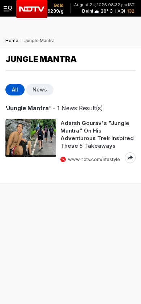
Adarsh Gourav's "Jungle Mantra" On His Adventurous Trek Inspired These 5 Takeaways (97, 134)
